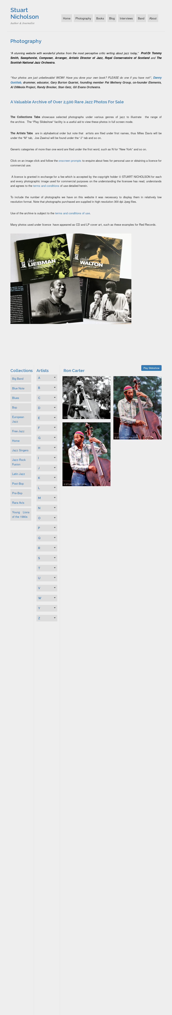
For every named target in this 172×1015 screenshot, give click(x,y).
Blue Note (18, 388)
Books (100, 18)
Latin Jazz (18, 474)
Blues (15, 398)
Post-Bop (18, 483)
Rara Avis (18, 502)
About (153, 18)
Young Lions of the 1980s (21, 514)
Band (141, 18)
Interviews (126, 18)
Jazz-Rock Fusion (19, 462)
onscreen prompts (70, 160)
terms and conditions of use (72, 213)
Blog (112, 18)
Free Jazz (18, 431)
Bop (14, 407)
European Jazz (18, 419)
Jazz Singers (20, 450)
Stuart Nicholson (24, 13)
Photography (83, 18)
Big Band (17, 378)
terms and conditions (46, 185)
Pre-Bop (17, 493)
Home (66, 18)
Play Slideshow (151, 368)
